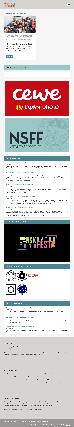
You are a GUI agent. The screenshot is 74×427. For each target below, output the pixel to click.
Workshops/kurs (10, 41)
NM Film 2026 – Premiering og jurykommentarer (19, 207)
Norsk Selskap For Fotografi (17, 421)
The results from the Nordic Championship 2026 (19, 317)
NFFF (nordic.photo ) (15, 303)
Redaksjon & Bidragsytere (51, 425)
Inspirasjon (27, 39)
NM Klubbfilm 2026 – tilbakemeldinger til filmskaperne (21, 172)
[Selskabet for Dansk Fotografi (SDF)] (33, 281)
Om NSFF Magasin (36, 425)
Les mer (9, 56)
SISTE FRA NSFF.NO (13, 158)
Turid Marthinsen (11, 39)
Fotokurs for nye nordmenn (19, 36)
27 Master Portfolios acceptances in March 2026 (20, 326)
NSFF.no (44, 354)
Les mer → (41, 409)
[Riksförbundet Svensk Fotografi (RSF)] (22, 294)
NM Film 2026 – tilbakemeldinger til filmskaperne (19, 184)
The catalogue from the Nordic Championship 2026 (20, 308)
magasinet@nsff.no (17, 67)
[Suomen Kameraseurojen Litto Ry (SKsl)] (11, 294)
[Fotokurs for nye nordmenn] (20, 24)
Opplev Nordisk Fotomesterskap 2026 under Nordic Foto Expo (24, 163)
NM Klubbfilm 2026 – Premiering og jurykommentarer (21, 196)
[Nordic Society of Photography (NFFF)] (11, 281)
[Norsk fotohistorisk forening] (22, 281)
